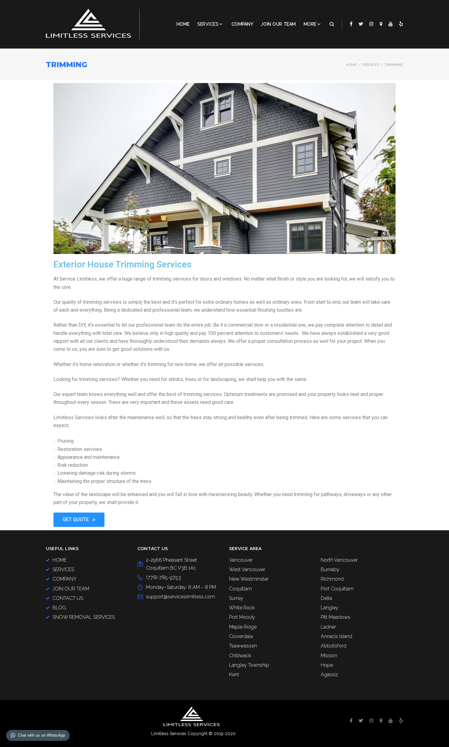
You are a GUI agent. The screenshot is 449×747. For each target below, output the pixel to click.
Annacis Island (336, 636)
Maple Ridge (243, 627)
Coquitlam (240, 589)
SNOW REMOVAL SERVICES (84, 617)
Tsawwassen (243, 646)
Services (207, 24)
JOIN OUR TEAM (278, 24)
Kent (234, 674)
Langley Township (249, 665)
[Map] (381, 23)
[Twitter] (361, 23)
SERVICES (370, 65)
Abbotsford (333, 646)
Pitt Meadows (335, 617)
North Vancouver (339, 560)
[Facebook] (351, 23)
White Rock (242, 608)
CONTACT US (68, 598)
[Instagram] (371, 23)
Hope (327, 665)
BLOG (59, 608)
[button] (78, 520)
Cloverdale (241, 636)
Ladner (328, 627)
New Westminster (248, 579)
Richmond (332, 579)
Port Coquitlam (337, 589)
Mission (329, 655)
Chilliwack (240, 655)
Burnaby (330, 569)
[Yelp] (401, 23)
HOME (60, 560)
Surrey (236, 598)
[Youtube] (391, 23)
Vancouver (241, 560)
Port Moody (242, 617)
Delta (326, 598)
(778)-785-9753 (163, 577)
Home (183, 24)
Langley (329, 608)
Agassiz (329, 674)
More (310, 24)
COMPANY (243, 24)
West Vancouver (247, 569)
